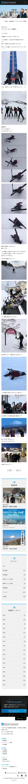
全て (4, 566)
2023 (4, 624)
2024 (4, 619)
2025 (4, 615)
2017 (4, 641)
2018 (4, 637)
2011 (4, 667)
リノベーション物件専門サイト (10, 766)
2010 (4, 671)
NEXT (17, 470)
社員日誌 (11, 21)
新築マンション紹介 (8, 583)
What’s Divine (6, 761)
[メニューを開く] (25, 2)
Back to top (20, 718)
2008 (4, 680)
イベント (5, 592)
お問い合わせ (23, 772)
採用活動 (5, 588)
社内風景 (5, 575)
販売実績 (5, 753)
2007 (4, 684)
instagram (26, 775)
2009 (4, 676)
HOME (6, 21)
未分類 (4, 596)
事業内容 (5, 752)
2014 (4, 654)
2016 (4, 645)
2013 (4, 658)
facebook (22, 776)
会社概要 (5, 750)
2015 (4, 650)
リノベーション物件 (7, 742)
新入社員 (5, 570)
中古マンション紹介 (8, 579)
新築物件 (5, 740)
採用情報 (5, 759)
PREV (10, 470)
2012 (4, 663)
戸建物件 (5, 744)
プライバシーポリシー (12, 772)
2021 (4, 628)
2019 (4, 632)
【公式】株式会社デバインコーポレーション (8, 2)
